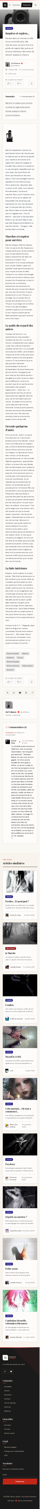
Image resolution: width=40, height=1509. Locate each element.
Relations (7, 1411)
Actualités (8, 1387)
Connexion (16, 5)
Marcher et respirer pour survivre (18, 103)
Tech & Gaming (9, 1403)
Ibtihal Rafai (13, 742)
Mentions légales (10, 1447)
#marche (10, 670)
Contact (7, 1429)
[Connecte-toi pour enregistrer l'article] (32, 83)
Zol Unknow (11, 712)
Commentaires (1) (28, 97)
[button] (9, 136)
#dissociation (27, 666)
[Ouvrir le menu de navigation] (10, 5)
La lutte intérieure (12, 115)
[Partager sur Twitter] (7, 692)
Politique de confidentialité (14, 1451)
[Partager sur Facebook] (14, 692)
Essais (9, 28)
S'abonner (20, 1481)
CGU (6, 1455)
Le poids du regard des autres (17, 107)
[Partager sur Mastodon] (26, 692)
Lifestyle (7, 1399)
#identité (10, 658)
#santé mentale (13, 654)
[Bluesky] (11, 1371)
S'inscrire (26, 5)
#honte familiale (13, 662)
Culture (7, 1391)
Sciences (7, 1407)
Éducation (8, 1395)
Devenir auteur (9, 1433)
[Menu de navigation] (35, 5)
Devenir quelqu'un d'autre (15, 111)
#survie (20, 658)
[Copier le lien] (32, 692)
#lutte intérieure (13, 666)
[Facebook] (5, 1371)
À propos (7, 1425)
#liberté (25, 654)
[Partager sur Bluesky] (20, 692)
